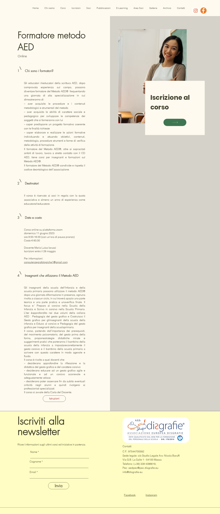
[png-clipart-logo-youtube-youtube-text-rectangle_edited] (195, 10)
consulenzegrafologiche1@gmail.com (46, 262)
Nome (33, 452)
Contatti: (128, 446)
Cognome (35, 461)
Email (33, 472)
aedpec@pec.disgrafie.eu (143, 467)
